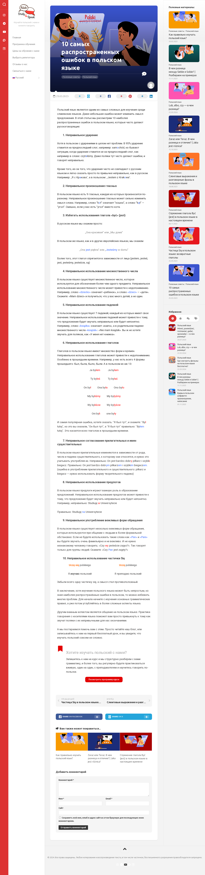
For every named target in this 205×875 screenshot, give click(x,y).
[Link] (4, 48)
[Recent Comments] (188, 318)
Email (109, 799)
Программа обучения (24, 44)
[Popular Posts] (180, 318)
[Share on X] (81, 96)
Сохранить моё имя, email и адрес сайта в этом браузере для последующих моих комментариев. (101, 819)
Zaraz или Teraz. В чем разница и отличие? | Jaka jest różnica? (101, 758)
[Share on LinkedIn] (144, 96)
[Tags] (195, 318)
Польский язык (90, 77)
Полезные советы (71, 77)
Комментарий (66, 780)
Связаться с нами (22, 71)
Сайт (61, 808)
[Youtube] (4, 31)
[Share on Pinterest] (123, 96)
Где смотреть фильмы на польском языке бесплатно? (187, 363)
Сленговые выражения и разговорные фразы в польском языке (183, 180)
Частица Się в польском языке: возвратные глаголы (182, 254)
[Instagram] (4, 15)
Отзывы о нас (20, 64)
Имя (61, 799)
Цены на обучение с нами (26, 51)
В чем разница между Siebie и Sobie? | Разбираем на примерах (183, 72)
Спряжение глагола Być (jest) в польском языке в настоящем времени (133, 758)
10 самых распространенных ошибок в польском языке (184, 291)
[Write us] (4, 40)
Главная (17, 37)
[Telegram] (4, 23)
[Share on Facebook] (102, 96)
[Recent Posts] (172, 318)
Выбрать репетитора (24, 57)
